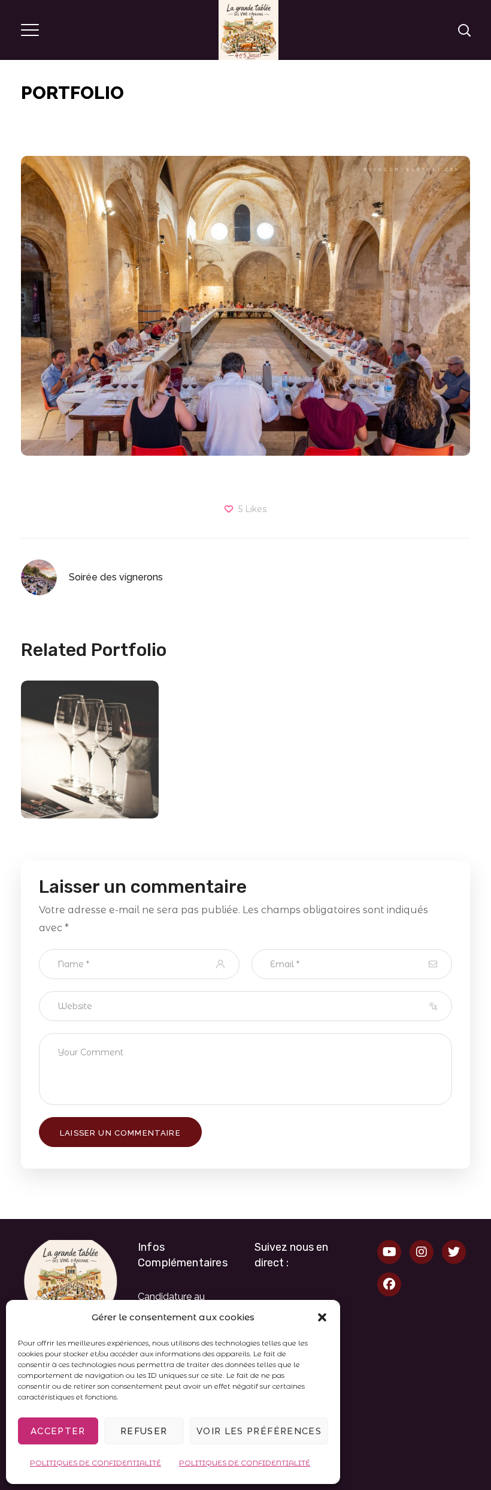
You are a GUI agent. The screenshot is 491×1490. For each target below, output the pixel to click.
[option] (90, 758)
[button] (322, 1317)
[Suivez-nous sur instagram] (422, 1252)
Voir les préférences (259, 1431)
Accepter (58, 1431)
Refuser (143, 1431)
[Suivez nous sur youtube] (389, 1252)
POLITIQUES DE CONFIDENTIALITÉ (95, 1462)
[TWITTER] (454, 1252)
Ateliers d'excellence (90, 780)
